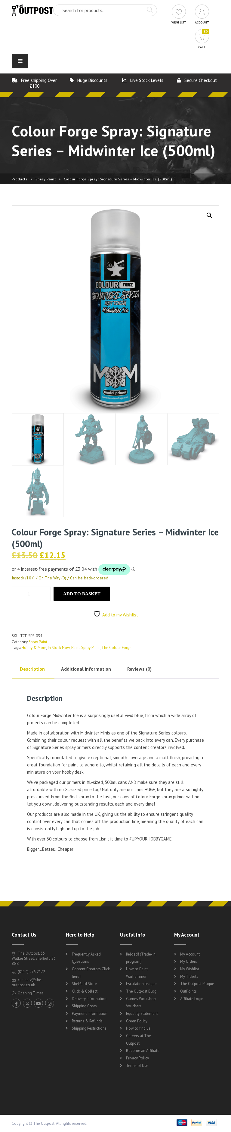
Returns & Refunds (87, 1021)
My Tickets (189, 976)
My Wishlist (189, 968)
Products (19, 179)
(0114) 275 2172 (31, 971)
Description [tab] (32, 669)
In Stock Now (59, 647)
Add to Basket (81, 593)
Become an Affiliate (142, 1050)
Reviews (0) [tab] (139, 669)
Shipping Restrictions (89, 1028)
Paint (75, 647)
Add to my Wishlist (120, 615)
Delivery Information (89, 998)
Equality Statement (142, 1013)
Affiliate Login (191, 998)
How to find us (138, 1028)
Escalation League (141, 983)
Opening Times (30, 993)
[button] (209, 215)
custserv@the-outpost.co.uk (27, 982)
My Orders (188, 961)
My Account (190, 954)
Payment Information (89, 1013)
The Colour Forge (116, 647)
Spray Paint (45, 179)
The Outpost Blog (141, 991)
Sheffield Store (84, 983)
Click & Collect (84, 991)
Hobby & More (34, 647)
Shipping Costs (84, 1006)
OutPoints (188, 991)
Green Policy (136, 1021)
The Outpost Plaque (197, 983)
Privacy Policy (137, 1058)
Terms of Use (137, 1065)
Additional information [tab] (86, 669)
